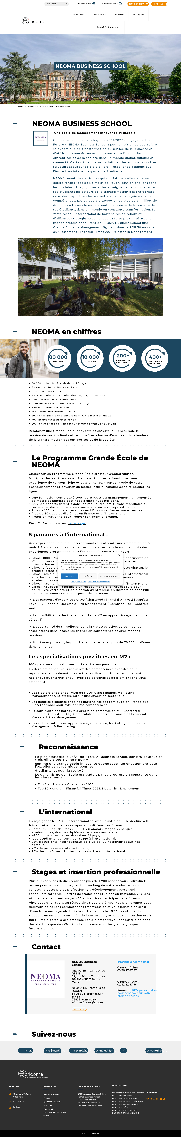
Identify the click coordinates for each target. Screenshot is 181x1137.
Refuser (88, 576)
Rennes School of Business (90, 1106)
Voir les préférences (109, 576)
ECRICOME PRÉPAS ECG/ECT (125, 1098)
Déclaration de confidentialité (99, 582)
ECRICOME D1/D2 (120, 1107)
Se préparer (138, 14)
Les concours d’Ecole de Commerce (128, 1093)
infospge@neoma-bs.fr (133, 962)
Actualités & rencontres (108, 27)
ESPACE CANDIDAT (136, 4)
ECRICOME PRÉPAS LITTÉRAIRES (127, 1101)
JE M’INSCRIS (158, 4)
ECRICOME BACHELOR (122, 1096)
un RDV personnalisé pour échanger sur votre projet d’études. (137, 993)
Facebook (80, 1050)
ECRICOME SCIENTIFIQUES (124, 1110)
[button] (119, 555)
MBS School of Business (88, 1100)
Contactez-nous (110, 3)
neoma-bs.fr (79, 1009)
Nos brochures (84, 3)
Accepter (69, 576)
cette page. (77, 523)
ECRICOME (78, 14)
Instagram (106, 1050)
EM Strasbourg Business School (92, 1094)
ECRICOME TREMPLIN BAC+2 (125, 1104)
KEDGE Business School (89, 1097)
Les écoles (119, 14)
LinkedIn (54, 1050)
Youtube (155, 1050)
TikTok (27, 1050)
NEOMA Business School (89, 1103)
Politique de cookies (78, 582)
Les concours (99, 14)
